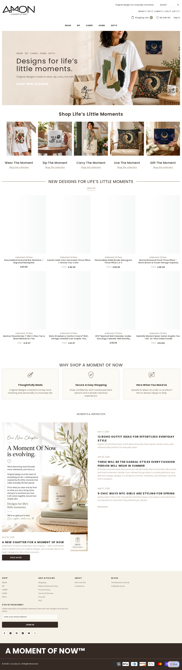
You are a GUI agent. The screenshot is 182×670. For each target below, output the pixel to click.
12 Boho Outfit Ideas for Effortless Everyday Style (136, 438)
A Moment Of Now (24, 257)
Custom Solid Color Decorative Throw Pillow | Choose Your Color (68, 261)
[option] (19, 145)
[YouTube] (29, 633)
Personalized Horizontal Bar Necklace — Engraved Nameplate (24, 261)
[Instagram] (10, 633)
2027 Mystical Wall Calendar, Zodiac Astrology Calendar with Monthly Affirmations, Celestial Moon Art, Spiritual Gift (113, 337)
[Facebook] (4, 633)
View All (91, 188)
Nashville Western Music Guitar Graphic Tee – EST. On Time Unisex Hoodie (158, 337)
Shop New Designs (32, 84)
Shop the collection (19, 167)
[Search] (169, 5)
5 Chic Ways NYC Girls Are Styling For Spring (136, 493)
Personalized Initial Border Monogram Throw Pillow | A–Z (113, 261)
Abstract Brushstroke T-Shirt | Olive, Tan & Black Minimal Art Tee (24, 337)
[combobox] (167, 5)
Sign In (177, 17)
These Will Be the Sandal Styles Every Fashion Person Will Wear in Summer (136, 464)
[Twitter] (35, 633)
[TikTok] (22, 633)
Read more (16, 557)
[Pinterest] (16, 633)
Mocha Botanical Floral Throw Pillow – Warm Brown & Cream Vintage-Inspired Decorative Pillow (158, 261)
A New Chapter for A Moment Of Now (33, 542)
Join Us (30, 624)
